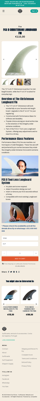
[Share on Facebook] (8, 272)
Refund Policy (26, 362)
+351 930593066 (8, 340)
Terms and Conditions (29, 358)
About (4, 352)
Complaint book (27, 355)
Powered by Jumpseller (30, 396)
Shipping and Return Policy (30, 350)
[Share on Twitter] (11, 272)
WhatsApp (5, 383)
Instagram (5, 375)
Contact (5, 349)
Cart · (34, 11)
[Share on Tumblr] (16, 272)
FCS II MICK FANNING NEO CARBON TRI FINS (29, 309)
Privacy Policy (26, 366)
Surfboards (6, 356)
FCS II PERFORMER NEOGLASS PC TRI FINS (10, 309)
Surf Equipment (7, 360)
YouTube (5, 386)
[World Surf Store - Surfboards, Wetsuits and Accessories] (20, 11)
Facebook (5, 379)
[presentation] (4, 59)
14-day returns (20, 266)
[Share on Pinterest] (14, 272)
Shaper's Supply (7, 364)
